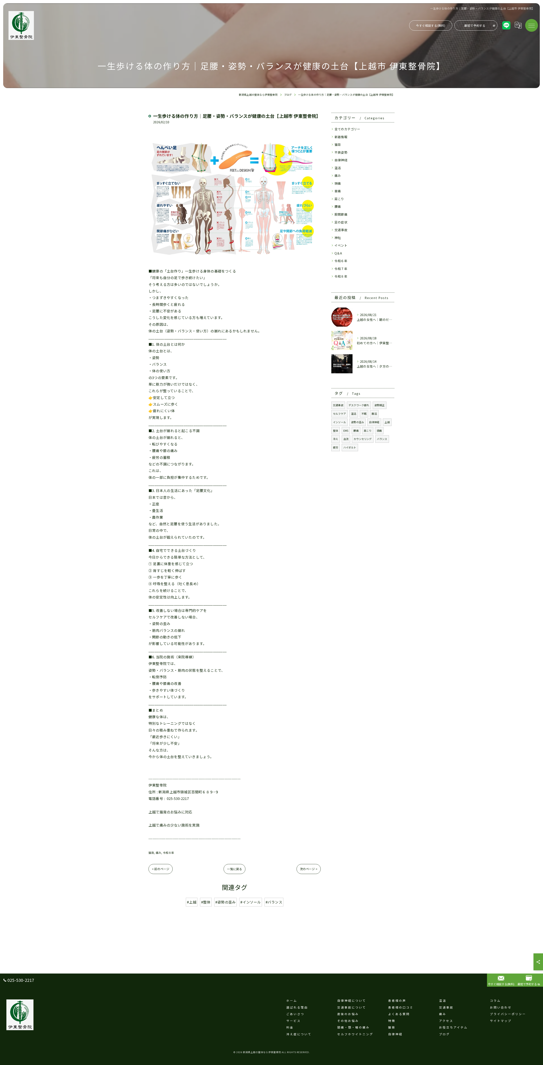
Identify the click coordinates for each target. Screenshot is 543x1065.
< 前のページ (160, 869)
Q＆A (338, 253)
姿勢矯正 (379, 405)
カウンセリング (363, 439)
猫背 (151, 853)
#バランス (274, 902)
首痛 (337, 191)
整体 (335, 430)
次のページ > (308, 869)
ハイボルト (349, 447)
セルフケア (339, 413)
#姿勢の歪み (225, 902)
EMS (345, 430)
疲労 (335, 447)
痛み (158, 853)
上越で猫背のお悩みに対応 (170, 811)
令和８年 (168, 853)
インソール (339, 422)
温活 (337, 168)
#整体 (206, 902)
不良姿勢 (340, 152)
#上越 (191, 902)
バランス (382, 439)
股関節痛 (340, 214)
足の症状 (340, 222)
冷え (335, 439)
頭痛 (337, 183)
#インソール (250, 902)
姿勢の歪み (357, 422)
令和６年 (340, 261)
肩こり (339, 199)
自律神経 (340, 160)
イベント (340, 245)
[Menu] (531, 25)
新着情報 (340, 137)
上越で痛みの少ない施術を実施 (174, 825)
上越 (387, 422)
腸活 (374, 413)
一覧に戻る (234, 869)
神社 (337, 237)
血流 (345, 439)
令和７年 (340, 268)
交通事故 (340, 230)
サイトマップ (501, 1021)
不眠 (364, 413)
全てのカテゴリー (347, 129)
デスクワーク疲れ (358, 405)
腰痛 (337, 206)
